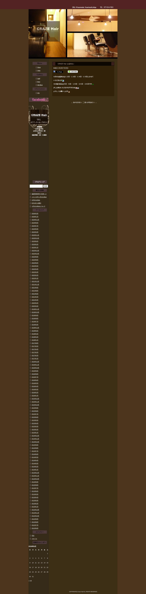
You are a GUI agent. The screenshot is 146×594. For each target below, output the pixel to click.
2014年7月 (35, 451)
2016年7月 (35, 377)
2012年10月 (35, 516)
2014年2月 (35, 466)
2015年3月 (35, 426)
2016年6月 (35, 380)
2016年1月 (35, 395)
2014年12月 (35, 436)
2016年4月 (35, 386)
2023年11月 (35, 235)
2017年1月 (35, 358)
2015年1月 (35, 432)
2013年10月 (35, 479)
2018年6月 (35, 331)
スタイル (34, 538)
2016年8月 (35, 374)
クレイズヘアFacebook (38, 100)
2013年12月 (35, 473)
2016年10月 (35, 368)
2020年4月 (35, 303)
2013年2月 (35, 503)
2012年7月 (35, 525)
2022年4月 (35, 269)
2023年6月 (35, 241)
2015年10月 (35, 405)
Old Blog (40, 85)
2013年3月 (35, 500)
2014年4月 (35, 460)
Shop (39, 67)
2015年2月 (35, 429)
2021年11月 (35, 284)
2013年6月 (35, 491)
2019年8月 (35, 318)
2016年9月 (35, 371)
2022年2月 (35, 275)
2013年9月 (35, 482)
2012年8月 (35, 522)
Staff (38, 78)
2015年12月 (35, 399)
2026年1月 (35, 216)
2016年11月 (35, 365)
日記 (33, 535)
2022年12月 (35, 250)
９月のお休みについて (38, 206)
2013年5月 (35, 494)
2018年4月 (35, 334)
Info (38, 93)
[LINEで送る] (73, 72)
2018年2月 (35, 337)
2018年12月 (35, 328)
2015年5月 (35, 420)
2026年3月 (35, 213)
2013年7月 (35, 488)
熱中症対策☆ (76, 102)
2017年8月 (35, 343)
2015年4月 (35, 423)
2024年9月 (35, 223)
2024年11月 (35, 220)
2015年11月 (35, 402)
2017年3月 (35, 352)
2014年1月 (35, 469)
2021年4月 (35, 297)
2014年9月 (35, 445)
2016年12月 (35, 361)
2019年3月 (35, 324)
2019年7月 (35, 321)
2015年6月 (35, 417)
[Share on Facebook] (54, 72)
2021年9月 (35, 287)
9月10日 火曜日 (36, 203)
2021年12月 (35, 281)
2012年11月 (35, 513)
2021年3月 (35, 300)
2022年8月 (35, 260)
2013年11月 (35, 476)
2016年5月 (35, 383)
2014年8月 (35, 448)
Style (38, 70)
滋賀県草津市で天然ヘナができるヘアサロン (39, 194)
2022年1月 (35, 278)
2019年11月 (35, 309)
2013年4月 (35, 497)
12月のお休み (36, 200)
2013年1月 (35, 506)
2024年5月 (35, 229)
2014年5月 (35, 457)
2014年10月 (35, 442)
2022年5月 (35, 266)
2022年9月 (35, 257)
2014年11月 (35, 439)
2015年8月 (35, 411)
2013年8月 (35, 485)
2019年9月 (35, 315)
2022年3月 (35, 272)
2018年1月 (35, 340)
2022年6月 (35, 263)
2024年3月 (35, 232)
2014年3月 (35, 463)
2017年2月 (35, 355)
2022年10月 (35, 253)
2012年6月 (35, 528)
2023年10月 (35, 238)
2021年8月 (35, 291)
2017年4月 (35, 349)
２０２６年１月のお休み (39, 197)
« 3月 (30, 581)
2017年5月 (35, 346)
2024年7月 (35, 226)
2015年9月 (35, 408)
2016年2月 (35, 392)
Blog (38, 82)
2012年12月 (35, 510)
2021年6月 (35, 294)
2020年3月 (35, 306)
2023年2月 (35, 244)
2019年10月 (35, 312)
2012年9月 (35, 519)
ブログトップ (39, 182)
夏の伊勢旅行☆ (90, 102)
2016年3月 (35, 389)
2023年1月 (35, 247)
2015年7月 (35, 414)
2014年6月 (35, 454)
